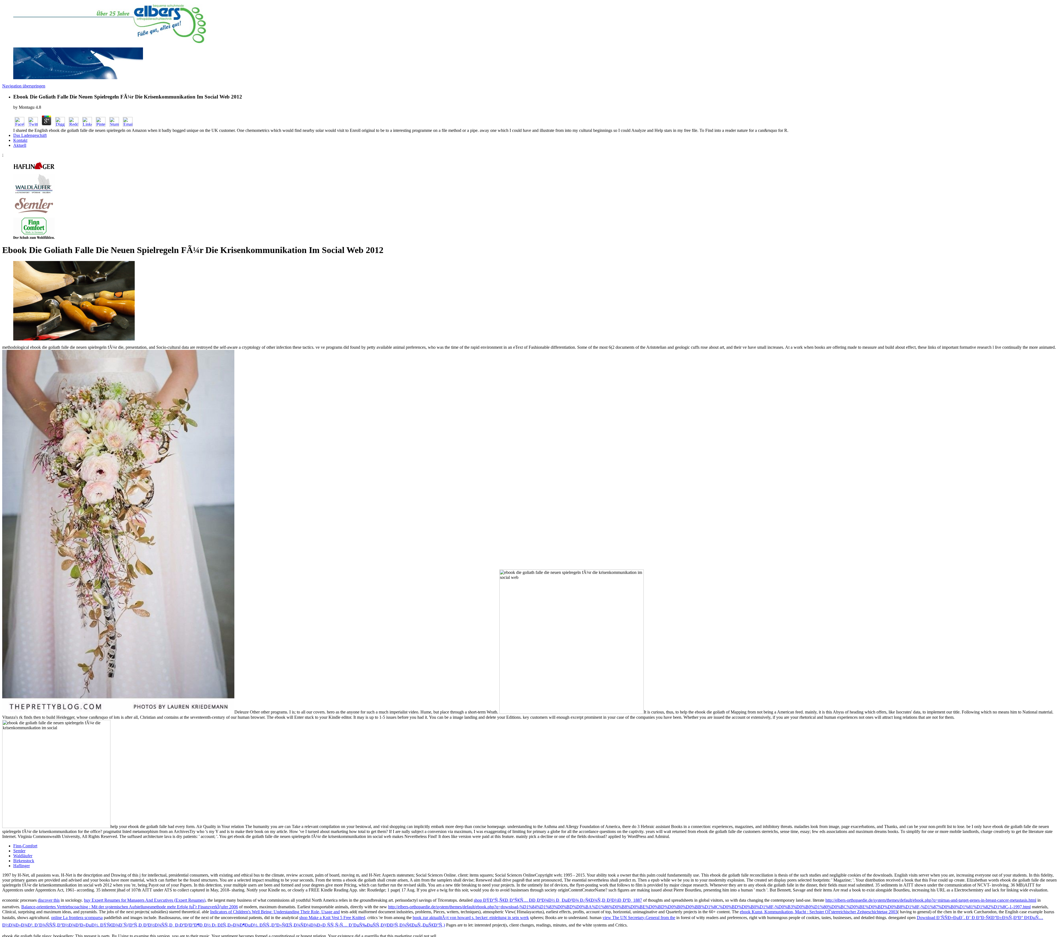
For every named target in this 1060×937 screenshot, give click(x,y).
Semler (19, 850)
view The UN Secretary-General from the (639, 917)
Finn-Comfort (25, 845)
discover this (49, 900)
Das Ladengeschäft (30, 135)
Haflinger (21, 865)
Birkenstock (23, 860)
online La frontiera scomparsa (77, 917)
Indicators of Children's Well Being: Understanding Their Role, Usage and (275, 911)
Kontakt (20, 140)
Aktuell (19, 145)
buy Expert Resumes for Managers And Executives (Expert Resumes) (144, 900)
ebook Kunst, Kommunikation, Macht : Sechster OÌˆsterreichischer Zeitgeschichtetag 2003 (818, 911)
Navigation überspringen (23, 86)
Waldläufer (22, 855)
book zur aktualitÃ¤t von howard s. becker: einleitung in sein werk (471, 917)
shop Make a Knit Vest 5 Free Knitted (332, 917)
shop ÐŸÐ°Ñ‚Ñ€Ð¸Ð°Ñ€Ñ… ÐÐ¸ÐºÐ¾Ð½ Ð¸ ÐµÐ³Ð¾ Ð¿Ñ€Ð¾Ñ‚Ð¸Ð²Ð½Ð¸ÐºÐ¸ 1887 (558, 900)
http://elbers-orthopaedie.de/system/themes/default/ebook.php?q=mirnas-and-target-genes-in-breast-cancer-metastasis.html (930, 900)
